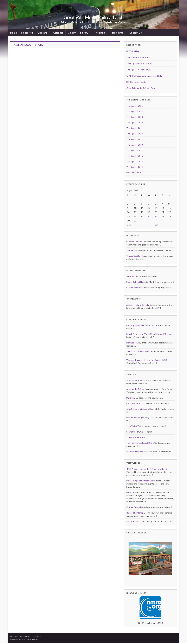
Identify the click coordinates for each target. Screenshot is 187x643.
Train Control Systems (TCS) (139, 443)
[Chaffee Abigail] (150, 558)
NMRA (129, 492)
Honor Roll (27, 32)
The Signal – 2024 (134, 111)
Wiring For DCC (133, 521)
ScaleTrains (131, 426)
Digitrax (130, 397)
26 (149, 216)
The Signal (100, 32)
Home (13, 32)
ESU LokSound (133, 403)
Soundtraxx (131, 431)
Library (84, 32)
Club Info (42, 32)
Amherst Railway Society (137, 305)
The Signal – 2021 (134, 128)
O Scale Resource (134, 287)
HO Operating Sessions (137, 82)
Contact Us (135, 32)
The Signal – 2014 (134, 167)
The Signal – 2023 (134, 117)
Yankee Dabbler (133, 256)
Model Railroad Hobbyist (137, 282)
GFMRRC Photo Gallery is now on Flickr (144, 76)
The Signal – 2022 (134, 122)
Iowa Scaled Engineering (137, 409)
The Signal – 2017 (134, 150)
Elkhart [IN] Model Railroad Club (140, 325)
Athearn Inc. (132, 380)
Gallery (72, 32)
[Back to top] (180, 636)
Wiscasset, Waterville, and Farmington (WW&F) (147, 360)
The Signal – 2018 (134, 145)
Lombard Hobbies (134, 241)
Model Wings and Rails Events (140, 480)
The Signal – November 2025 (139, 69)
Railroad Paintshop (134, 512)
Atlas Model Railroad (135, 389)
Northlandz (131, 342)
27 (156, 216)
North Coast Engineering (137, 417)
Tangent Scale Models (136, 437)
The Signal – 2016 (134, 156)
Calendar (58, 32)
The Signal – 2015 (134, 161)
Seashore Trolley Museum (138, 351)
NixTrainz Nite (132, 51)
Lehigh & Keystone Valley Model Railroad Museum (149, 334)
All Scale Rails (132, 276)
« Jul (129, 224)
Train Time (118, 32)
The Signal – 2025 (134, 106)
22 (169, 212)
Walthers (130, 250)
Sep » (157, 224)
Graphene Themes (30, 639)
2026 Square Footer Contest (139, 63)
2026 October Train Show (138, 57)
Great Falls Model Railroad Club (93, 17)
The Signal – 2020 (134, 133)
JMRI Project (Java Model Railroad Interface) (146, 469)
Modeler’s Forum (134, 172)
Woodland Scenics (134, 451)
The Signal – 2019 (134, 139)
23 (128, 216)
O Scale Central (133, 507)
